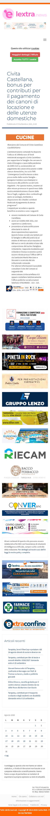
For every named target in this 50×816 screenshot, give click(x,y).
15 (36, 736)
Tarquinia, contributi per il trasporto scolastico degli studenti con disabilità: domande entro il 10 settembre (24, 696)
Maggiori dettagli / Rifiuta (25, 54)
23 (42, 741)
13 (24, 736)
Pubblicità (34, 805)
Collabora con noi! (36, 796)
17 (6, 741)
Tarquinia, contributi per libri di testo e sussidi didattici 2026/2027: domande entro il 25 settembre (24, 660)
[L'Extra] (25, 14)
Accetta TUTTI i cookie (25, 59)
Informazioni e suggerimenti (27, 800)
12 (18, 736)
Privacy (44, 805)
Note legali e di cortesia (18, 805)
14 (30, 736)
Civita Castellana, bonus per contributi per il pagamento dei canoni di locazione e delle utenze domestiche (24, 96)
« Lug (6, 755)
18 (12, 741)
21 (30, 741)
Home (14, 796)
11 (12, 736)
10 (6, 736)
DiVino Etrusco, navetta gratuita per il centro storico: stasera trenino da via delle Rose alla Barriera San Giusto (23, 685)
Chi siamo (23, 796)
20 (24, 741)
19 (18, 741)
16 (42, 736)
